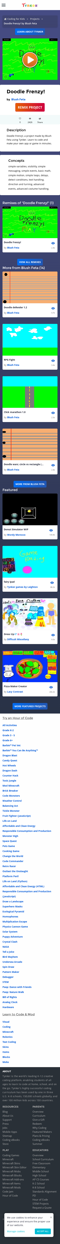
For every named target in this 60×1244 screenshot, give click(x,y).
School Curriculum (43, 1159)
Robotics (7, 1036)
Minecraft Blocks (12, 1175)
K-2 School (38, 1183)
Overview (38, 1111)
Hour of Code (10, 1195)
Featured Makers (42, 1131)
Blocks (6, 1057)
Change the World (12, 856)
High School (39, 1175)
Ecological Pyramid (13, 911)
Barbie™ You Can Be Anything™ (20, 750)
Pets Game (8, 846)
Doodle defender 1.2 (15, 307)
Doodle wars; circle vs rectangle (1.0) (24, 464)
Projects (35, 18)
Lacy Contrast (15, 691)
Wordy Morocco (16, 534)
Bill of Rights (9, 997)
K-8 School (38, 1187)
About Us (7, 1115)
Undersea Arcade (12, 961)
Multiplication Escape (14, 921)
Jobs (4, 1127)
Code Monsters (11, 795)
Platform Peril (10, 876)
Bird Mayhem (10, 956)
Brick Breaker (10, 790)
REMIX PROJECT (30, 107)
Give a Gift (38, 1119)
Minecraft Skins (11, 1163)
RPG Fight (9, 359)
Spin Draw (8, 966)
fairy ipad (9, 581)
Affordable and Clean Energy (18, 825)
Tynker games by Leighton (22, 587)
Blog (5, 1111)
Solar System (10, 931)
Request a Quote (42, 1207)
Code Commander (12, 861)
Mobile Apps (9, 1131)
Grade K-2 (8, 730)
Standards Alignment (44, 1191)
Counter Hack (10, 775)
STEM (5, 982)
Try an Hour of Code (17, 718)
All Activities (9, 725)
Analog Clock (10, 1002)
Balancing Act (10, 805)
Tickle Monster (11, 810)
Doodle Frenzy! (12, 242)
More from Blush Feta (30, 484)
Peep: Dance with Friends (17, 987)
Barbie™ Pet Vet (11, 745)
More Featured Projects (30, 706)
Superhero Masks (12, 906)
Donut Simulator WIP (16, 529)
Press (5, 1123)
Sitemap (7, 1135)
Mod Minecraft (10, 785)
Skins (5, 1046)
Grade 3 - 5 (8, 735)
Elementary (39, 1167)
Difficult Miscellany (18, 639)
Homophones (10, 916)
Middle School (40, 1171)
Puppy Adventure (12, 936)
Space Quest (9, 841)
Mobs (5, 1062)
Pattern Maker (10, 971)
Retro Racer (9, 866)
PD (34, 1195)
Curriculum (38, 1115)
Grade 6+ (7, 740)
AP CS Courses (40, 1179)
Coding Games (10, 1155)
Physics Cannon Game (15, 926)
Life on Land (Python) (14, 881)
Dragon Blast (9, 755)
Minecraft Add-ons (13, 1179)
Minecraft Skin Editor (14, 1167)
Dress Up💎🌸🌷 (13, 634)
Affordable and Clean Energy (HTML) (23, 886)
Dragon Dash (9, 770)
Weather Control (12, 800)
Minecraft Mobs (11, 1171)
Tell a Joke (8, 951)
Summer (37, 1143)
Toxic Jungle (9, 780)
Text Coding (9, 1041)
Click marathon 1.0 (15, 412)
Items (5, 1052)
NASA (5, 946)
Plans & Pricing (41, 1135)
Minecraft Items (11, 1183)
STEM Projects (40, 1203)
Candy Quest (9, 760)
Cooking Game (10, 851)
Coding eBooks (11, 1139)
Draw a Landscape (12, 901)
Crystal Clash (9, 941)
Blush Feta (18, 99)
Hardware (8, 1007)
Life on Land (9, 820)
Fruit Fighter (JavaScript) (16, 815)
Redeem (37, 1123)
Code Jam (7, 1191)
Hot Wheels (9, 765)
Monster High (10, 836)
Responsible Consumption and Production (26, 831)
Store (5, 1143)
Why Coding (39, 1127)
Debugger (8, 977)
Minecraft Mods (11, 1187)
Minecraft (8, 1031)
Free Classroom (41, 1163)
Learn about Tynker (30, 31)
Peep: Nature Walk (13, 992)
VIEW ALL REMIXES (30, 262)
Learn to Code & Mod (18, 1014)
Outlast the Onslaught (15, 871)
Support (7, 1119)
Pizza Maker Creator (15, 686)
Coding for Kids (16, 18)
